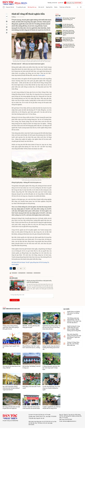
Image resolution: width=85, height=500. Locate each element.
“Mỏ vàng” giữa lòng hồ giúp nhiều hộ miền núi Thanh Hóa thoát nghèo (69, 32)
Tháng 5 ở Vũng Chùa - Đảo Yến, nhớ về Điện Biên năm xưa (73, 344)
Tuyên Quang (29, 272)
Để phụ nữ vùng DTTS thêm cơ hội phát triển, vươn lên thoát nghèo (39, 281)
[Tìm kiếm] (77, 7)
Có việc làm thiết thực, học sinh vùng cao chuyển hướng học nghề (51, 388)
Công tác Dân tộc (10, 7)
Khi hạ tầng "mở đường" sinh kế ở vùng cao (69, 18)
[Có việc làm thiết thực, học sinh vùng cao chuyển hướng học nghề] (51, 379)
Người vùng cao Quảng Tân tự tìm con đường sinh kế (73, 313)
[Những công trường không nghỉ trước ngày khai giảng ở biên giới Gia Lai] (12, 318)
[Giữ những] (12, 338)
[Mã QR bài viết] (7, 33)
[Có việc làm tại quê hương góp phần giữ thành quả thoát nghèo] (58, 26)
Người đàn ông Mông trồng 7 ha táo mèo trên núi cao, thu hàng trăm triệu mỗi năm (51, 327)
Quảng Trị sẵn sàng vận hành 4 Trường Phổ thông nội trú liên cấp (51, 347)
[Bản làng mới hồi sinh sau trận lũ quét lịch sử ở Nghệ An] (12, 399)
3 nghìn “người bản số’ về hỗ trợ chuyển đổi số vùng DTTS (51, 407)
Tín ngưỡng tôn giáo (21, 7)
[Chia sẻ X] (14, 268)
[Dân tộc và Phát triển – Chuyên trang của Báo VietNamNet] (8, 3)
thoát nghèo (41, 75)
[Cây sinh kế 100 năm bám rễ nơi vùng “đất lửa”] (12, 359)
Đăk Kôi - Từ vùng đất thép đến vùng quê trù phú (31, 326)
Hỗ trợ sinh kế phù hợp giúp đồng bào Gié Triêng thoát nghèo (69, 39)
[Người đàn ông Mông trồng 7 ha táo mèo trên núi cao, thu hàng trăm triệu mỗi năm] (51, 318)
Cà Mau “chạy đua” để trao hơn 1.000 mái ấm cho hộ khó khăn (31, 407)
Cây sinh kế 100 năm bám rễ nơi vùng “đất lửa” (11, 367)
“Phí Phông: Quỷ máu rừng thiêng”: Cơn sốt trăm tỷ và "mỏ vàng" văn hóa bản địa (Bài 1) (74, 320)
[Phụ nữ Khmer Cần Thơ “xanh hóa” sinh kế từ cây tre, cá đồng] (32, 338)
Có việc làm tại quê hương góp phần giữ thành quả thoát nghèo (69, 26)
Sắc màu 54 (41, 7)
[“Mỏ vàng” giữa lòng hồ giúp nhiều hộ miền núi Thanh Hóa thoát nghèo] (58, 32)
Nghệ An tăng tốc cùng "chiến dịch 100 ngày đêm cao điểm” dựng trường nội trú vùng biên (74, 328)
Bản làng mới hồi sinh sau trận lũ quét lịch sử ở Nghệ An (11, 407)
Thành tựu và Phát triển (65, 7)
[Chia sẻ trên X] (7, 24)
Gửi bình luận (14, 300)
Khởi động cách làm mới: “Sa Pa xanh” (31, 387)
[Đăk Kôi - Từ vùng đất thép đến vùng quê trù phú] (32, 318)
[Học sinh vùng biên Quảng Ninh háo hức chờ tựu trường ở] (12, 379)
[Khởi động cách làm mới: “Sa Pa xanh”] (32, 379)
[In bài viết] (7, 30)
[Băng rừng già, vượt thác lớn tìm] (51, 359)
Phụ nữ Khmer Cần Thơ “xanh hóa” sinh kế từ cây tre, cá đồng (31, 346)
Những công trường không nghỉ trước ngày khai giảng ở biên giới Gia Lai (11, 327)
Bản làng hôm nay (32, 7)
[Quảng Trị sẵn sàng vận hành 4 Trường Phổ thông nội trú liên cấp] (51, 338)
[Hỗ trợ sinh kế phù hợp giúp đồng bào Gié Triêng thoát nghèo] (58, 39)
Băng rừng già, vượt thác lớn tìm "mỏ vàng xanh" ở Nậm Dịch (51, 368)
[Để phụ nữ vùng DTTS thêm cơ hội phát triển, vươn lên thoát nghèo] (18, 285)
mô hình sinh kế (37, 272)
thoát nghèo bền (22, 272)
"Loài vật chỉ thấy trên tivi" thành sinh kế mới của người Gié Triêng (69, 46)
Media (55, 7)
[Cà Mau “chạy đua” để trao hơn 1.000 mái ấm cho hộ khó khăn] (32, 399)
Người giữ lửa (49, 7)
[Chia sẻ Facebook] (7, 21)
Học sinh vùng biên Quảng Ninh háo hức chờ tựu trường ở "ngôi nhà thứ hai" (11, 388)
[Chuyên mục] (81, 7)
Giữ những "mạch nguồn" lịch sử (11, 346)
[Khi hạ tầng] (58, 20)
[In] (20, 268)
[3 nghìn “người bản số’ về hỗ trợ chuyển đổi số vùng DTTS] (51, 399)
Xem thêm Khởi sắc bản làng (11, 308)
